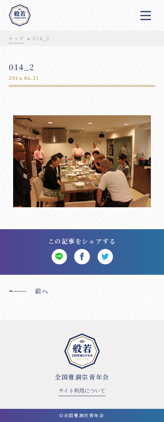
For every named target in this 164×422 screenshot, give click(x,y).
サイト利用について (82, 390)
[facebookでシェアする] (82, 257)
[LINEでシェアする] (59, 257)
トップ (16, 38)
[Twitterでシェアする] (105, 257)
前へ (42, 291)
